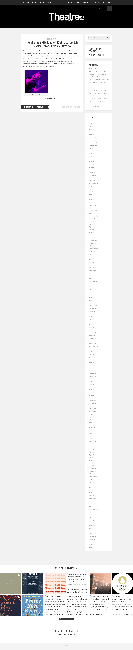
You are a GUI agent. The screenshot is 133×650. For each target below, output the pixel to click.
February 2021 (92, 300)
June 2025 (91, 159)
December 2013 (93, 533)
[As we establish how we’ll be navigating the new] (55, 583)
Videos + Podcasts (59, 2)
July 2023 (91, 221)
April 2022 (91, 262)
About (28, 2)
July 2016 (91, 449)
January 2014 (92, 531)
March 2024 (92, 199)
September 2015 (93, 476)
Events (78, 2)
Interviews (42, 2)
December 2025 (93, 142)
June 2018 (91, 387)
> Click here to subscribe (96, 54)
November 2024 (93, 178)
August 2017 (92, 414)
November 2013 (93, 536)
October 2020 (92, 311)
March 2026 (92, 134)
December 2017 (93, 403)
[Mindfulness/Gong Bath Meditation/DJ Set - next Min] (10, 583)
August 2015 (92, 479)
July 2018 (91, 384)
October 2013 (92, 539)
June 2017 (91, 419)
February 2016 (92, 463)
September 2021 (93, 281)
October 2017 (92, 408)
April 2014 (91, 523)
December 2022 (93, 240)
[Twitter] (97, 8)
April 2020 (91, 327)
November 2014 (93, 504)
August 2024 (92, 186)
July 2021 (91, 286)
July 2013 (91, 547)
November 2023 (93, 210)
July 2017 (91, 417)
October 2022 (92, 246)
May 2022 (91, 259)
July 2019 (91, 351)
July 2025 (91, 156)
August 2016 (92, 446)
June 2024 (91, 191)
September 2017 (93, 411)
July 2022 (91, 254)
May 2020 (91, 324)
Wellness (85, 2)
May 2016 (91, 455)
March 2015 (92, 493)
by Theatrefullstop (39, 107)
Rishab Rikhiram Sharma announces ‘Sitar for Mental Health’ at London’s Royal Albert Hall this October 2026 (98, 98)
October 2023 (92, 213)
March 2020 (92, 330)
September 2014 (93, 509)
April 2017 (91, 425)
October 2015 (92, 474)
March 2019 (92, 362)
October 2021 (92, 278)
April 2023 (91, 229)
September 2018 (93, 379)
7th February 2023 (28, 107)
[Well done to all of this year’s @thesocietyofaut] (33, 605)
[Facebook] (99, 8)
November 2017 (93, 406)
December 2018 (93, 370)
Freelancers (106, 2)
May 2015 (91, 487)
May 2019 (91, 357)
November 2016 (93, 438)
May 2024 (91, 194)
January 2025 (92, 172)
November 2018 (93, 373)
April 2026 (91, 132)
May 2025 (91, 161)
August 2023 (92, 218)
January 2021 (92, 303)
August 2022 (92, 251)
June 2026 (91, 126)
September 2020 (93, 314)
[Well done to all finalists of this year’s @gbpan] (55, 605)
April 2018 (91, 392)
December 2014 (93, 501)
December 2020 (93, 305)
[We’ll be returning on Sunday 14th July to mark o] (77, 605)
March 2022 (92, 265)
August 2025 (92, 153)
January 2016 (92, 465)
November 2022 (93, 243)
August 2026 (92, 121)
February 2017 (92, 430)
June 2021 (91, 289)
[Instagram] (102, 8)
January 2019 (92, 368)
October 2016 (92, 441)
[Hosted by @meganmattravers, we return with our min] (122, 605)
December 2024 (93, 175)
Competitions (70, 2)
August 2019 (92, 349)
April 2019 (91, 360)
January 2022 (92, 270)
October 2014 (92, 506)
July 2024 (91, 189)
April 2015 (91, 490)
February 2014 (92, 528)
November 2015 (93, 471)
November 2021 (93, 276)
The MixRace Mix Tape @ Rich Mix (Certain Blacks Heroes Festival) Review (51, 44)
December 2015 (93, 468)
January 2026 (92, 140)
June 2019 (91, 354)
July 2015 (91, 482)
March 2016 (92, 460)
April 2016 (91, 457)
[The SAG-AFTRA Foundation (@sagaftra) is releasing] (77, 583)
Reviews (34, 2)
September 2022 (93, 248)
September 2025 (93, 151)
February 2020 (92, 332)
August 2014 (92, 512)
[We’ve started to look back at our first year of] (100, 583)
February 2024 (92, 202)
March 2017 (92, 427)
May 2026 (91, 129)
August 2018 (92, 381)
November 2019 (93, 341)
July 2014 (91, 514)
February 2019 (92, 365)
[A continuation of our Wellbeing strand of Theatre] (33, 583)
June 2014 (91, 517)
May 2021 (91, 292)
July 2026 (91, 123)
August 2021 (92, 284)
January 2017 (92, 433)
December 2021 (93, 273)
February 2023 (92, 235)
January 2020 (92, 335)
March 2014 (92, 525)
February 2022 (92, 267)
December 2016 (93, 436)
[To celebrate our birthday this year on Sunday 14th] (10, 605)
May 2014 (91, 520)
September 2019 (93, 346)
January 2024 (92, 205)
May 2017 (91, 422)
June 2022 (91, 257)
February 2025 (92, 170)
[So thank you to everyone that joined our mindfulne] (100, 605)
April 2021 (91, 295)
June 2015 (91, 485)
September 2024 (93, 183)
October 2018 (92, 376)
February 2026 (93, 137)
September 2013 (93, 541)
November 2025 (93, 145)
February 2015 (92, 495)
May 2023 (91, 227)
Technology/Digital (95, 2)
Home (22, 2)
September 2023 (93, 216)
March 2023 (92, 232)
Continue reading (52, 98)
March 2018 (92, 395)
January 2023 (92, 238)
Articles (50, 2)
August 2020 (92, 316)
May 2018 (91, 389)
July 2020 (91, 319)
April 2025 (91, 164)
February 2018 (92, 398)
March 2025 (92, 167)
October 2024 (92, 180)
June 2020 (91, 322)
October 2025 (92, 148)
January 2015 (92, 498)
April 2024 (91, 197)
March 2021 (92, 297)
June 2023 (91, 224)
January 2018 (92, 400)
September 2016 (93, 444)
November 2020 (93, 308)
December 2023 (93, 208)
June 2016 (91, 452)
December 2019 (93, 338)
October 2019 (92, 343)
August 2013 (92, 544)
